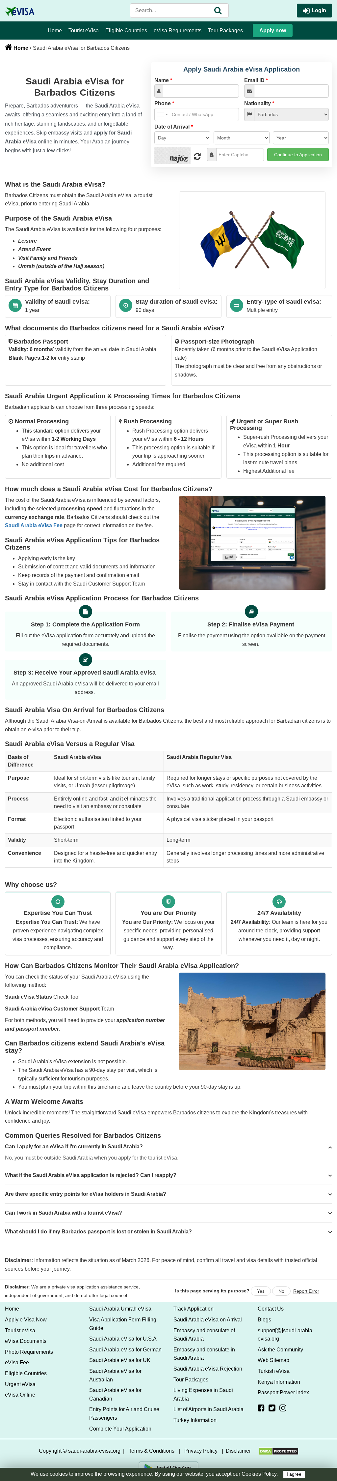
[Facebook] (261, 1407)
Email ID (256, 80)
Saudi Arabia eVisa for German (125, 1349)
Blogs (264, 1319)
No (281, 1291)
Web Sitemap (273, 1360)
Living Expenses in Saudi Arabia (203, 1394)
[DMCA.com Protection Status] (278, 1451)
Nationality (259, 103)
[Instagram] (282, 1407)
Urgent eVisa (20, 1384)
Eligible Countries (126, 30)
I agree (294, 1474)
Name (163, 80)
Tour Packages (225, 30)
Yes (261, 1291)
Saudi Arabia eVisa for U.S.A (123, 1339)
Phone (164, 103)
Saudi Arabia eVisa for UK (119, 1360)
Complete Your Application (120, 1429)
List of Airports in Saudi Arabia (208, 1409)
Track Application (193, 1309)
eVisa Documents (25, 1341)
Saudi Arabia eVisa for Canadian (115, 1394)
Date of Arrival (173, 127)
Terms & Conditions (151, 1451)
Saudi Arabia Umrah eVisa (120, 1309)
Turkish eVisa (274, 1371)
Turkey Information (195, 1420)
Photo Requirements (29, 1352)
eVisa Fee (17, 1362)
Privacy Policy (201, 1451)
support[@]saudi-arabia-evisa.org (286, 1335)
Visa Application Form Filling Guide (122, 1324)
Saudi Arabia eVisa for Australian (115, 1375)
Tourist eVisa (83, 30)
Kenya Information (279, 1382)
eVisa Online (20, 1395)
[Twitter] (272, 1407)
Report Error (306, 1291)
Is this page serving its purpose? (212, 1290)
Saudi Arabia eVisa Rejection (207, 1369)
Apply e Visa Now (26, 1319)
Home (55, 30)
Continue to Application (298, 154)
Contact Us (271, 1309)
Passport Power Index (283, 1392)
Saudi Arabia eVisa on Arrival (207, 1319)
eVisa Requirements (177, 30)
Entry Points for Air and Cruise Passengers (124, 1413)
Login (319, 10)
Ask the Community (280, 1349)
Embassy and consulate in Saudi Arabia (204, 1354)
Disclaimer (238, 1451)
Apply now (272, 30)
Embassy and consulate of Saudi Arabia (204, 1335)
